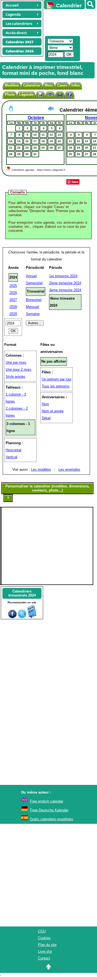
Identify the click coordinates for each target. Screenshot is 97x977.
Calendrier (31, 85)
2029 (13, 314)
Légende (26, 94)
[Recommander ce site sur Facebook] (12, 617)
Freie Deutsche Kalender (49, 810)
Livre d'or (45, 951)
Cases (62, 85)
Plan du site (47, 945)
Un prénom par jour (56, 379)
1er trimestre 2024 (63, 276)
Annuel (31, 276)
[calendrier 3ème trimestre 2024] (51, 110)
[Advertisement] (68, 22)
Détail (46, 418)
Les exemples (69, 469)
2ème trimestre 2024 (65, 283)
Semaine (33, 314)
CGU (42, 931)
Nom (45, 404)
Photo (10, 94)
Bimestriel (33, 300)
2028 (13, 307)
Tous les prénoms (56, 386)
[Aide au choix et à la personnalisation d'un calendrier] (69, 95)
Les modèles (41, 469)
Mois (49, 85)
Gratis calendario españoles (51, 819)
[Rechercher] (90, 4)
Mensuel (32, 307)
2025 (13, 286)
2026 (13, 293)
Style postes (15, 376)
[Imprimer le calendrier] (60, 95)
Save (75, 182)
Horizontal (13, 450)
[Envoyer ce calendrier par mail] (50, 94)
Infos (75, 85)
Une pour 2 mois (18, 369)
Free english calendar (46, 801)
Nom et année (53, 411)
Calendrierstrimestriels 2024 (22, 593)
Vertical (11, 457)
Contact (44, 958)
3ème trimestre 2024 (65, 290)
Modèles (12, 85)
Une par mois (16, 362)
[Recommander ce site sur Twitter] (22, 617)
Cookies (44, 938)
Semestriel (34, 283)
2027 (13, 300)
